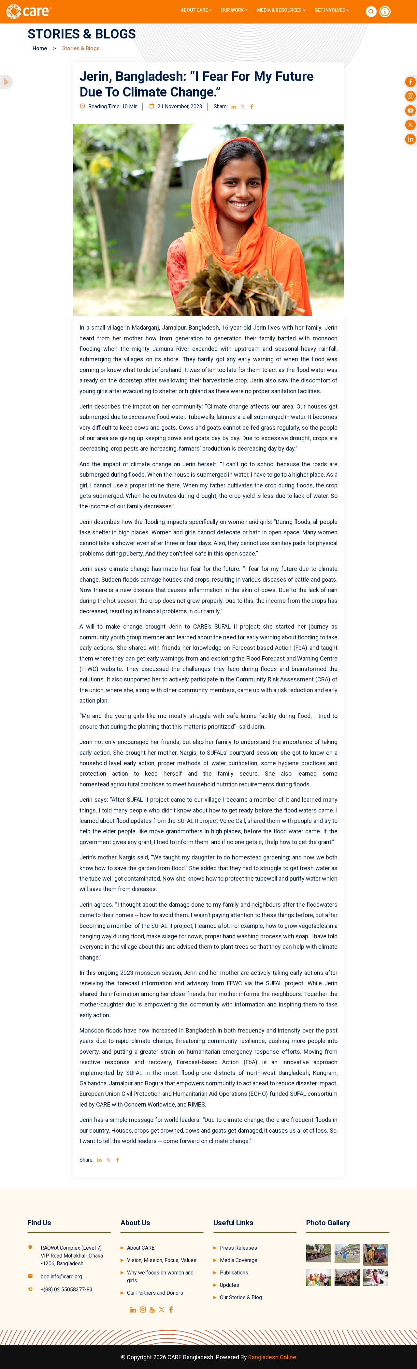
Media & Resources (280, 10)
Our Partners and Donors (155, 1293)
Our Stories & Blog (241, 1297)
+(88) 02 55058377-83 (67, 1290)
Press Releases (238, 1248)
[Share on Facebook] (252, 106)
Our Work (233, 10)
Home (40, 48)
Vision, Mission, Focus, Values (161, 1260)
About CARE (195, 10)
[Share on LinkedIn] (233, 106)
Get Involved (330, 10)
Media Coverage (238, 1260)
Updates (229, 1285)
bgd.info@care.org (61, 1276)
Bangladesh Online (272, 1357)
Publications (234, 1273)
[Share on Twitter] (242, 106)
